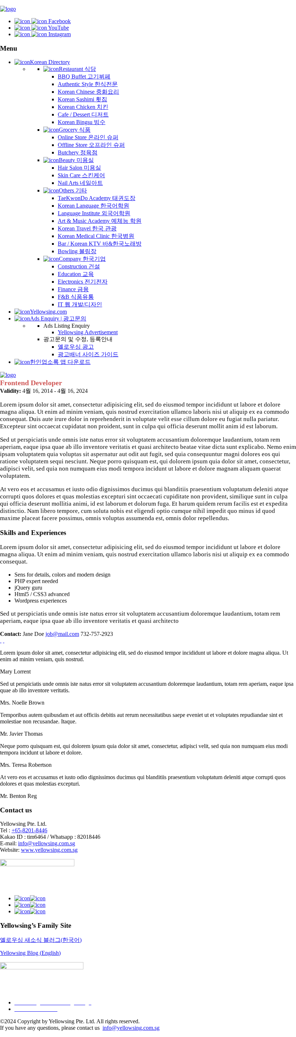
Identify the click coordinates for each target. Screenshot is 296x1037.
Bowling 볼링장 (77, 251)
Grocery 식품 (75, 130)
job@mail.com (62, 634)
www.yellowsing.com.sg (49, 850)
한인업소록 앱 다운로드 (60, 362)
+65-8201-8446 (29, 830)
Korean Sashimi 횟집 (82, 99)
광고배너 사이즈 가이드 (88, 354)
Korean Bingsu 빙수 (81, 122)
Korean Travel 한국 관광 (87, 228)
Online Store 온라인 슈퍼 (88, 137)
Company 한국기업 (82, 259)
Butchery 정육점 (77, 152)
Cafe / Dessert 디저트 (83, 114)
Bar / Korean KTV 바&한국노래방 (100, 244)
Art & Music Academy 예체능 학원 (100, 221)
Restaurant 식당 (77, 69)
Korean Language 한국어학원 (93, 206)
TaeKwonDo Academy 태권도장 (96, 198)
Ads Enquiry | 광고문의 (58, 318)
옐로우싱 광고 (76, 347)
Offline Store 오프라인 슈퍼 (91, 145)
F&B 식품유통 (76, 297)
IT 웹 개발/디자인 (80, 304)
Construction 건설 (79, 266)
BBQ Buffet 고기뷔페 (84, 76)
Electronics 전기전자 (83, 282)
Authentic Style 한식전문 (88, 84)
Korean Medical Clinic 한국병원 (96, 236)
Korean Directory (50, 62)
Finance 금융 (73, 289)
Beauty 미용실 (76, 160)
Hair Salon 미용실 (79, 168)
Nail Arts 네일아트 (80, 183)
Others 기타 (73, 190)
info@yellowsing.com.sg (46, 843)
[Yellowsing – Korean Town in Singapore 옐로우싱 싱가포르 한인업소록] (8, 9)
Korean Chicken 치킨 (83, 107)
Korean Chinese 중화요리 (88, 92)
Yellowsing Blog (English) (30, 953)
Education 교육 (76, 274)
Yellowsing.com (48, 312)
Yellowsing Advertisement (88, 332)
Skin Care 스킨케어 (81, 175)
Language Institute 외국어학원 (94, 213)
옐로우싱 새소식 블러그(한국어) (41, 940)
